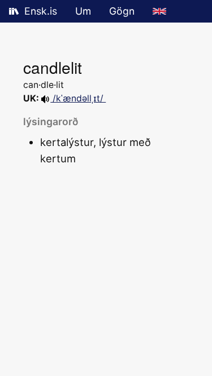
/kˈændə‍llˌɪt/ (78, 98)
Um (83, 11)
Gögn (122, 11)
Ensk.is (40, 11)
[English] (159, 11)
